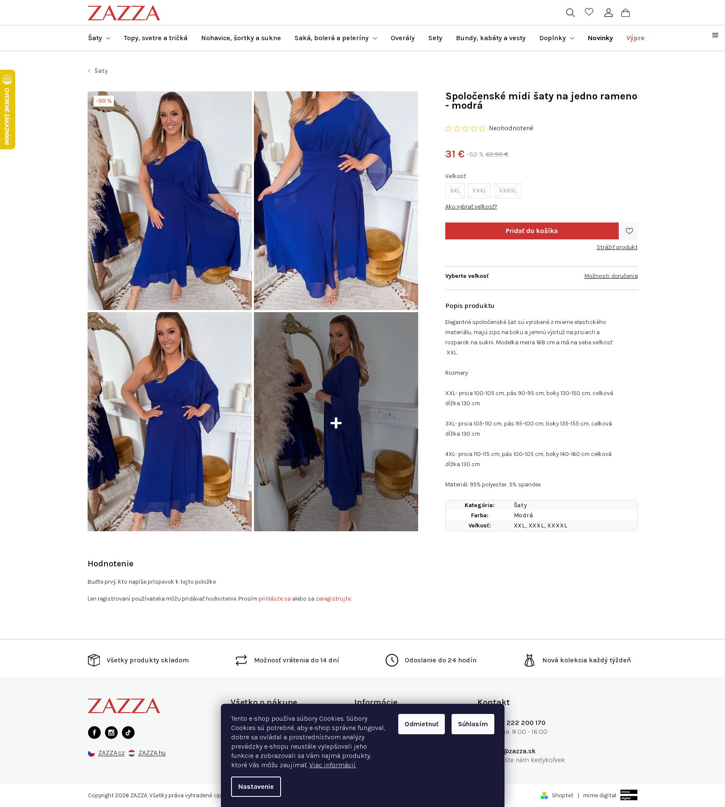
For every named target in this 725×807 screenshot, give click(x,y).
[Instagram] (111, 732)
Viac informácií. (332, 765)
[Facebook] (94, 732)
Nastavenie (256, 786)
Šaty (520, 505)
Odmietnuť (421, 724)
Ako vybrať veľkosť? (471, 206)
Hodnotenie (110, 563)
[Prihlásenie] (608, 12)
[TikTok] (128, 732)
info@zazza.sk (513, 751)
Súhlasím (473, 724)
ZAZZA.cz (111, 753)
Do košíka (532, 230)
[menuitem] (99, 38)
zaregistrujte (333, 598)
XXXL (479, 190)
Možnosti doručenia (611, 276)
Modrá (523, 515)
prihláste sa (275, 598)
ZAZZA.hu (152, 753)
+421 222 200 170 (518, 723)
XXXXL (508, 190)
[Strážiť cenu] (617, 244)
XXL (455, 190)
